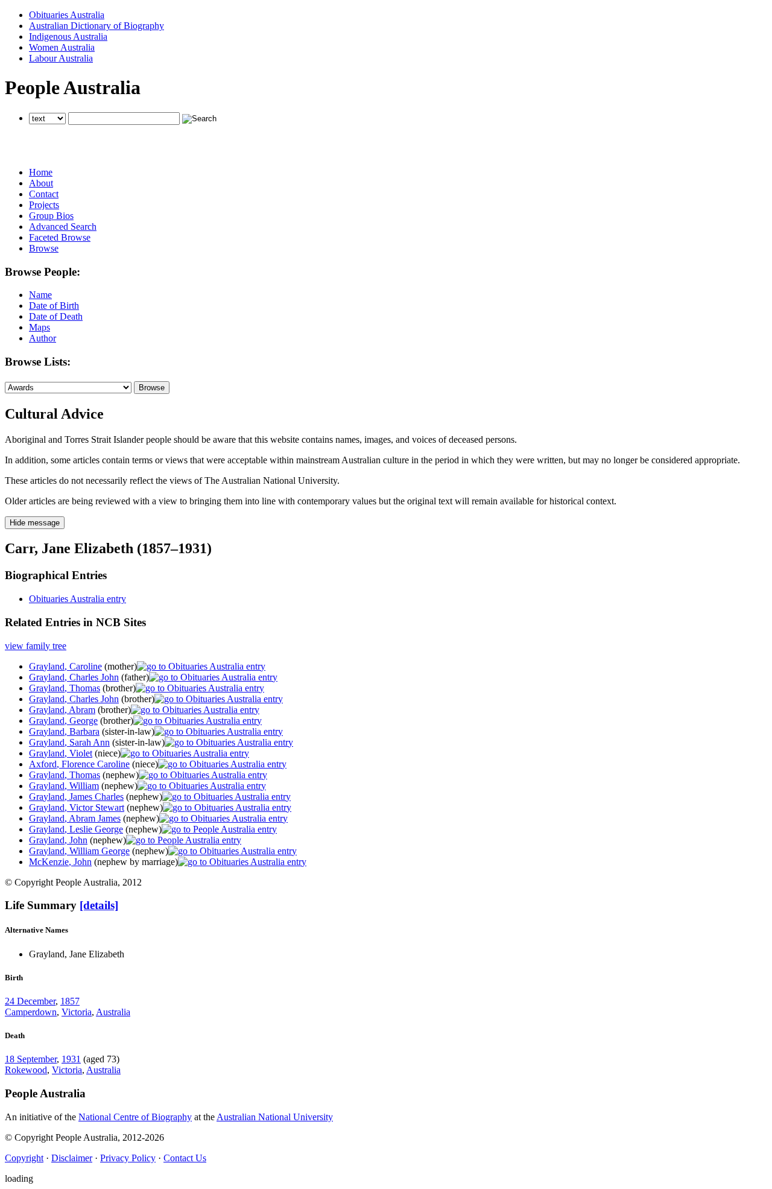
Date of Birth (54, 305)
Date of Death (56, 316)
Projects (44, 205)
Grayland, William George (79, 851)
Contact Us (184, 1158)
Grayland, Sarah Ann (69, 742)
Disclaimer (71, 1158)
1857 (70, 1001)
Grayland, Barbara (64, 731)
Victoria (77, 1012)
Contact (44, 194)
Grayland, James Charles (76, 796)
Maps (39, 327)
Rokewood (26, 1070)
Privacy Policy (128, 1158)
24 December (30, 1001)
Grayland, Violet (60, 753)
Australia (113, 1012)
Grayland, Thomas (64, 688)
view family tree (35, 646)
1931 (71, 1059)
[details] (99, 905)
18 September (31, 1059)
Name (40, 295)
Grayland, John (58, 840)
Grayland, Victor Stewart (76, 807)
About (41, 183)
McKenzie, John (60, 862)
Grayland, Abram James (75, 818)
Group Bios (51, 216)
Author (42, 338)
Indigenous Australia (68, 36)
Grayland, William (64, 786)
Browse (44, 248)
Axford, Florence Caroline (79, 764)
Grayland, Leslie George (76, 829)
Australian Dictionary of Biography (96, 26)
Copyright (24, 1158)
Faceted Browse (59, 237)
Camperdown (31, 1012)
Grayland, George (63, 720)
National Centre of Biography (135, 1117)
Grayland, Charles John (74, 677)
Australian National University (275, 1117)
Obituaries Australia (66, 15)
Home (40, 172)
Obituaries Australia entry (77, 599)
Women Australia (62, 47)
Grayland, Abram (62, 710)
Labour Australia (61, 58)
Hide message (35, 522)
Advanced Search (62, 226)
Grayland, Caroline (65, 666)
